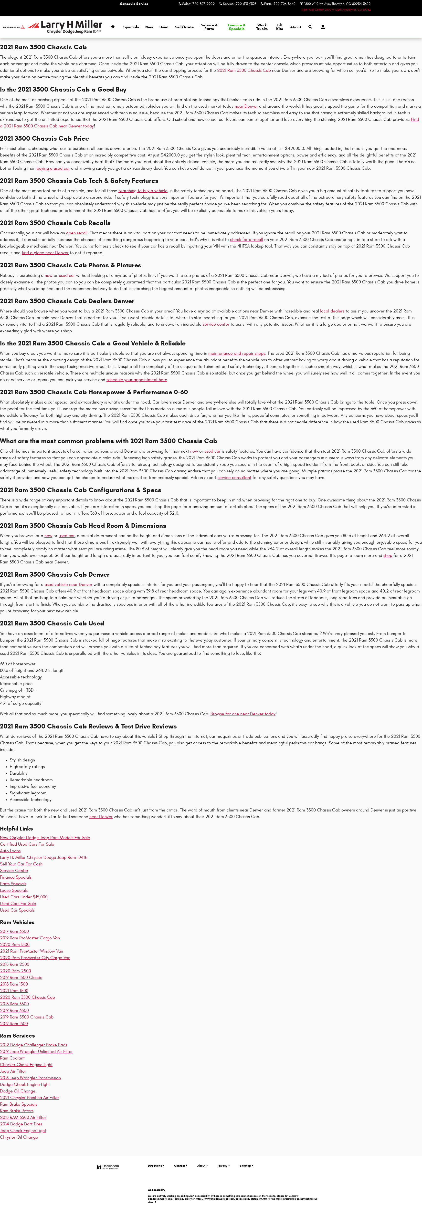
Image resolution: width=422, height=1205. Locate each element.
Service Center (14, 870)
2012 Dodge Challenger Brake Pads (33, 1045)
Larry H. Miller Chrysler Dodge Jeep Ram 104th (43, 857)
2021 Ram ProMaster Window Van (31, 951)
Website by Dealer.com (108, 1167)
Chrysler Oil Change (19, 1137)
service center (216, 324)
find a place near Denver (45, 252)
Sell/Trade (184, 27)
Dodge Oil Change (17, 1091)
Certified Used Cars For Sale (27, 844)
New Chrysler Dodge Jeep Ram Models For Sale (45, 837)
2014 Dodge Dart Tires (21, 1124)
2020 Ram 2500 (15, 971)
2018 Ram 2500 (14, 964)
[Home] (14, 27)
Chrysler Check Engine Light (26, 1064)
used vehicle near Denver (68, 584)
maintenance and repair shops (236, 353)
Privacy (222, 1165)
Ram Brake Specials (18, 1104)
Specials (131, 27)
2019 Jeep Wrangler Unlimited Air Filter (36, 1051)
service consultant (234, 477)
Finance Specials (16, 877)
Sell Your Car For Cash (21, 864)
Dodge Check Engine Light (25, 1084)
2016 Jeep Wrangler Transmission (30, 1077)
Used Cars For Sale (18, 903)
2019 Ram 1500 (14, 1023)
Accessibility (232, 1196)
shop (387, 555)
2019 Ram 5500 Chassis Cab (26, 1017)
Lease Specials (14, 890)
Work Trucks (262, 27)
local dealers (332, 311)
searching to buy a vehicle (143, 190)
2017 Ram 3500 (14, 931)
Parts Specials (13, 883)
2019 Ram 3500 (14, 1010)
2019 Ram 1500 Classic (21, 977)
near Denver (246, 106)
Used (164, 27)
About (295, 27)
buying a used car (53, 168)
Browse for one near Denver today (243, 714)
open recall (76, 233)
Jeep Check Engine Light (23, 1130)
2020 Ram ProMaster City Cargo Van (35, 957)
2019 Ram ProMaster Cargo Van (30, 938)
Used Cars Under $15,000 (24, 897)
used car (67, 275)
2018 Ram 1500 (14, 984)
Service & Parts (209, 27)
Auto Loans (10, 850)
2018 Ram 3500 (14, 1004)
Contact (179, 1165)
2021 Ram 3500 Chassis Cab (244, 70)
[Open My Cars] (321, 27)
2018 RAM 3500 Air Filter (23, 1117)
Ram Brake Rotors (16, 1110)
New (149, 27)
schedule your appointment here (136, 379)
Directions (155, 1165)
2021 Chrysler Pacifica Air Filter (29, 1097)
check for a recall (246, 239)
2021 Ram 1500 (14, 990)
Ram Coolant (12, 1058)
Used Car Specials (17, 910)
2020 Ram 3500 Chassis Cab (27, 997)
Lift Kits (279, 27)
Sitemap (245, 1165)
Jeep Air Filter (13, 1071)
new (49, 275)
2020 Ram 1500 (15, 944)
